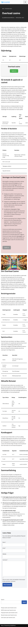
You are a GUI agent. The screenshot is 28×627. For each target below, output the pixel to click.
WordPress (13, 625)
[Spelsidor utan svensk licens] (5, 2)
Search (2, 599)
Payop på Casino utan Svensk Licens (9, 613)
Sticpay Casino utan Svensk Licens (8, 608)
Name (4, 542)
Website (4, 554)
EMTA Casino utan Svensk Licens (8, 610)
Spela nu (14, 71)
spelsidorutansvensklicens (8, 18)
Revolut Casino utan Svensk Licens (9, 615)
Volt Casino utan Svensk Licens (8, 617)
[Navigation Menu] (25, 2)
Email (4, 548)
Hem (3, 9)
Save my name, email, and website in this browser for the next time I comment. (14, 580)
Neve (2, 625)
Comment (5, 560)
